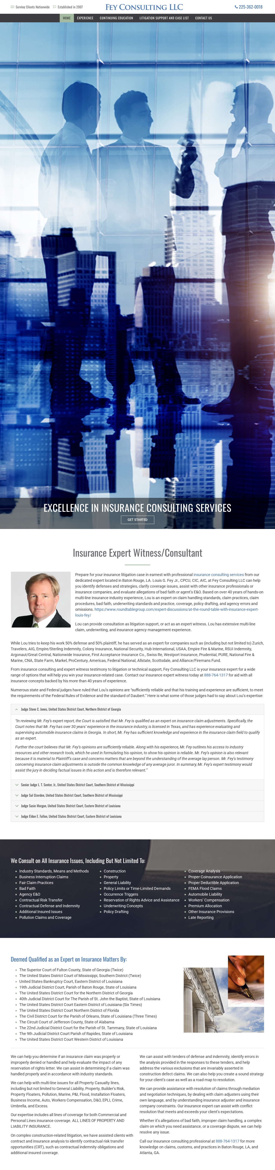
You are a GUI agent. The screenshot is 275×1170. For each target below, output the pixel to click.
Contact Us (203, 17)
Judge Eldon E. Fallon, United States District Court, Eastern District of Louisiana (71, 816)
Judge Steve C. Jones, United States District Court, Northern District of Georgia (71, 709)
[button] (137, 709)
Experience (85, 17)
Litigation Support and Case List (164, 17)
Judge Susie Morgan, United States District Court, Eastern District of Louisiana (71, 805)
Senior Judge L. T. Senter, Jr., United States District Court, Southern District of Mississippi (77, 784)
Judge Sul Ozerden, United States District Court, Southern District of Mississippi (72, 795)
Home (67, 17)
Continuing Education (116, 17)
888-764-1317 (216, 675)
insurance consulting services (219, 574)
